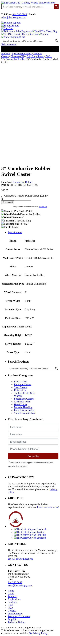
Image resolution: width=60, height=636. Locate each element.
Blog (10, 605)
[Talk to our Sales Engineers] (16, 31)
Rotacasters (20, 390)
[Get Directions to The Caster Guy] (19, 34)
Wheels (18, 396)
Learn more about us (47, 507)
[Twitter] (29, 532)
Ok (30, 633)
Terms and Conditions (19, 616)
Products (5, 53)
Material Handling (23, 407)
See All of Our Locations (20, 558)
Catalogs (12, 602)
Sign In (15, 25)
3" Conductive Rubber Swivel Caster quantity (24, 195)
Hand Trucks (20, 404)
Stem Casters (20, 387)
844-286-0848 (19, 14)
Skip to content (8, 44)
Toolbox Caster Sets (24, 393)
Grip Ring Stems (35, 56)
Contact (12, 610)
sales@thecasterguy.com (13, 17)
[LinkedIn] (30, 535)
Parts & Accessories (24, 410)
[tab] (33, 232)
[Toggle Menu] (54, 49)
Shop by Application (24, 413)
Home (11, 590)
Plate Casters (20, 381)
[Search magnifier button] (56, 6)
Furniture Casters (22, 384)
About (11, 593)
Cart (10, 28)
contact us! (43, 206)
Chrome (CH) (18, 56)
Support (16, 22)
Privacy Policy (15, 613)
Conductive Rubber (15, 59)
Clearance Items (22, 401)
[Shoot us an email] (44, 31)
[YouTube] (30, 537)
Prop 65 (12, 619)
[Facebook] (30, 529)
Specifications (15, 232)
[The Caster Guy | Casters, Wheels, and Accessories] (28, 2)
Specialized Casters (22, 53)
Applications (14, 599)
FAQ (10, 607)
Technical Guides (16, 622)
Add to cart (8, 202)
